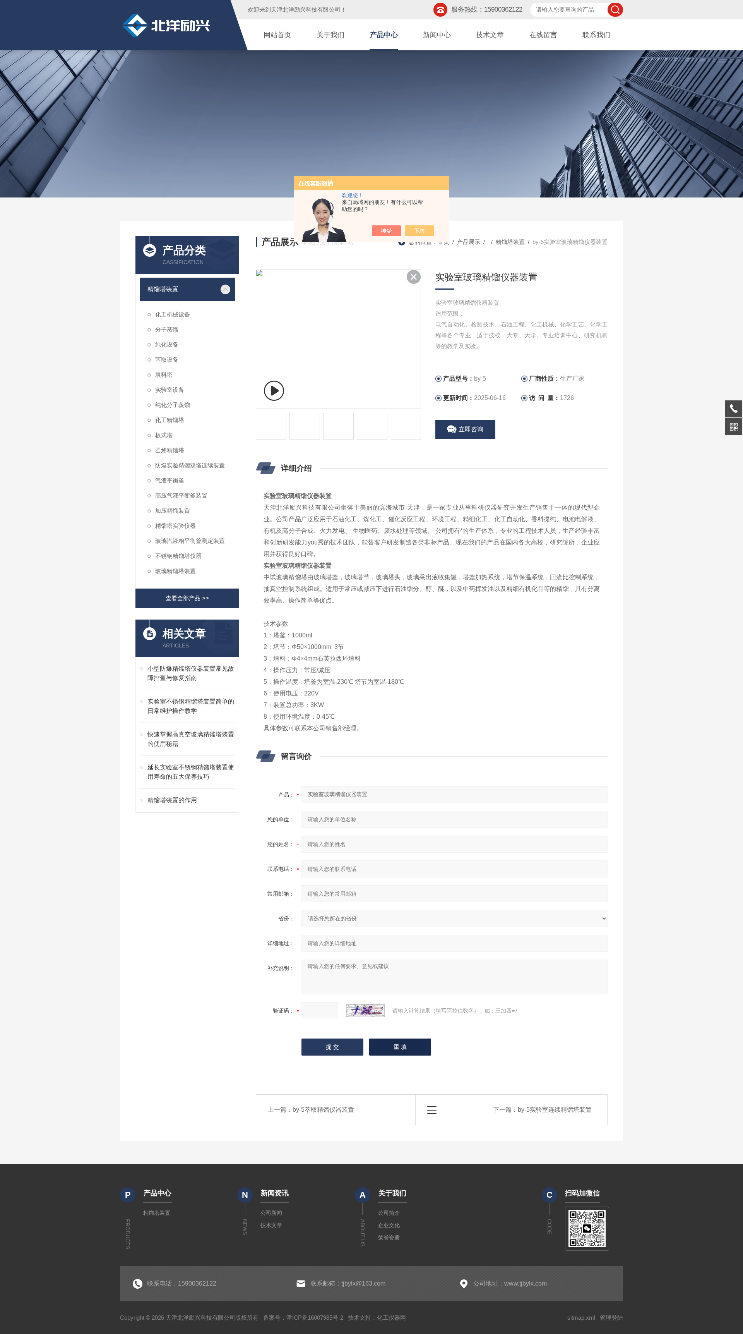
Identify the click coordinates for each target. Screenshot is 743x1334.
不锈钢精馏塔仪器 (178, 556)
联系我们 (596, 35)
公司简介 (389, 1213)
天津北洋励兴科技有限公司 (306, 9)
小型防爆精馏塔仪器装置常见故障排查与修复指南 (190, 673)
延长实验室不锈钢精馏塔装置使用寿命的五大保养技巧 (190, 772)
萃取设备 (166, 359)
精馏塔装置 (162, 289)
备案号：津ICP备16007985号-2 (303, 1317)
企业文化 (389, 1225)
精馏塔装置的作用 (172, 800)
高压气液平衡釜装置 (181, 495)
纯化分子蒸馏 (172, 405)
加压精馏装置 (172, 510)
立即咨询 (471, 429)
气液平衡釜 (169, 480)
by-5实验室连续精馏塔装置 (555, 1109)
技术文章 (490, 35)
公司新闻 (271, 1213)
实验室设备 (169, 389)
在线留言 (543, 35)
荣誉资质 (389, 1237)
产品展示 (468, 242)
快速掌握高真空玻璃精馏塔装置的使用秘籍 (190, 739)
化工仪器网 (391, 1317)
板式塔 (164, 435)
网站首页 (277, 35)
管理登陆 (611, 1317)
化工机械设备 (172, 314)
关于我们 (330, 35)
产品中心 (384, 35)
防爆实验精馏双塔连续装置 (190, 465)
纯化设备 (166, 344)
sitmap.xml (581, 1317)
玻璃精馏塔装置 (175, 571)
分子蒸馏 (166, 329)
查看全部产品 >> (187, 598)
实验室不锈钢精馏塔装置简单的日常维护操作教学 (190, 706)
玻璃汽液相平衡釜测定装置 (190, 540)
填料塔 (164, 374)
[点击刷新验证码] (365, 1010)
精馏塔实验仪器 (175, 525)
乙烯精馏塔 (169, 450)
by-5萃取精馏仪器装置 (323, 1109)
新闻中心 (437, 35)
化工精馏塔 (169, 420)
